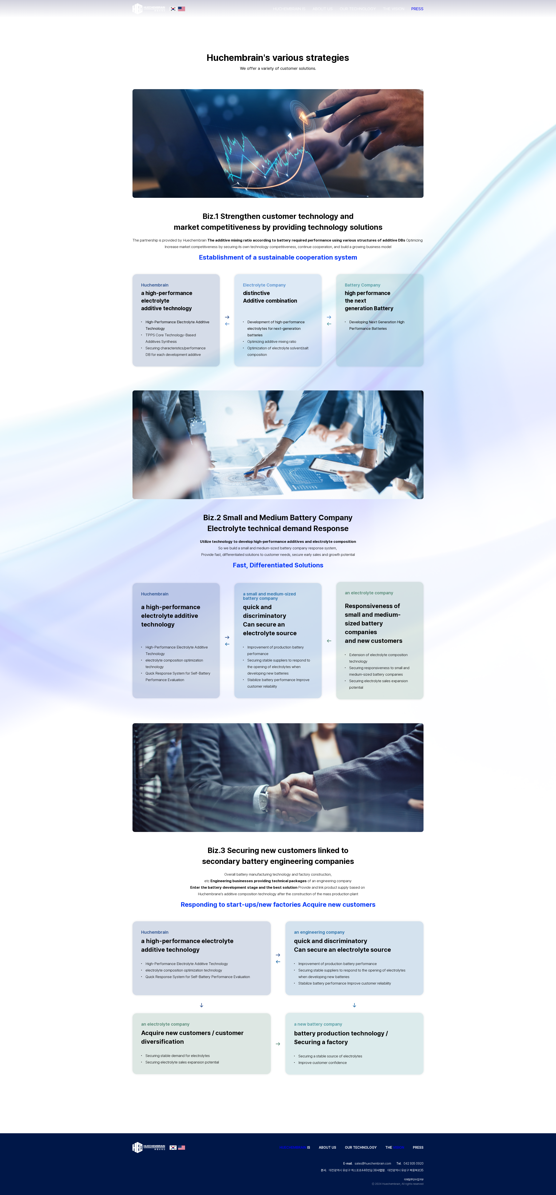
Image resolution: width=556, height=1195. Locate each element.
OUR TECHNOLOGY (358, 8)
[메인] (148, 8)
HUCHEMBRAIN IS (289, 8)
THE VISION (393, 8)
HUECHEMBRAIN (293, 1147)
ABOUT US (323, 8)
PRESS (417, 8)
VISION (398, 1147)
